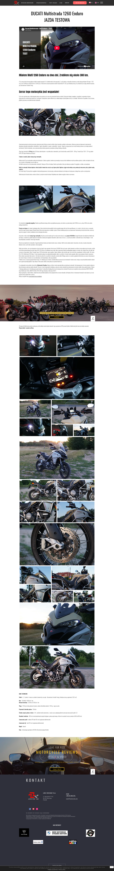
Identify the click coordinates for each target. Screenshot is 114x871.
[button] (101, 2)
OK (111, 867)
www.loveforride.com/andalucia (35, 276)
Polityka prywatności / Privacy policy (56, 869)
